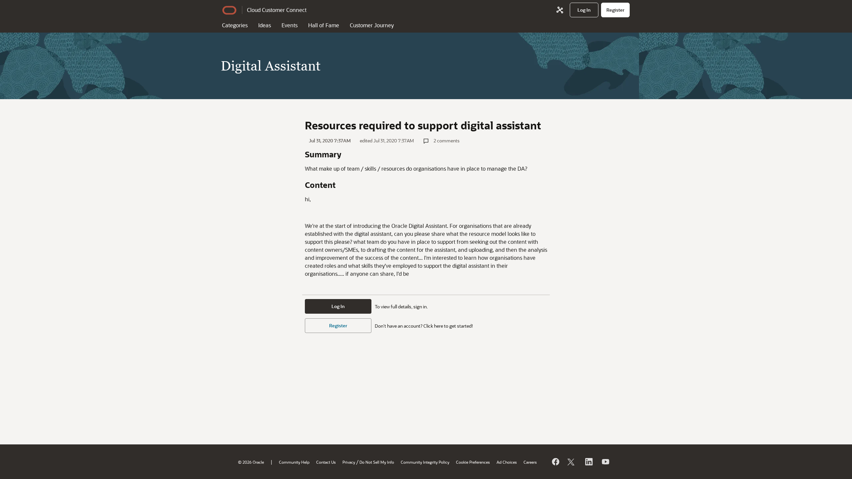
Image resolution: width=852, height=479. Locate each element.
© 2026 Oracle (251, 462)
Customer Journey (372, 25)
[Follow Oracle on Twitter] (571, 462)
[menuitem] (584, 10)
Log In (338, 306)
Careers (530, 462)
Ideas (264, 25)
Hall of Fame (323, 25)
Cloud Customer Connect (277, 9)
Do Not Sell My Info (376, 462)
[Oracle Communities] (560, 10)
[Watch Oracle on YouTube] (605, 462)
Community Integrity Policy (425, 462)
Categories (235, 25)
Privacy (348, 462)
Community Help (294, 462)
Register (338, 325)
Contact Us (326, 462)
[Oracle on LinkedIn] (588, 462)
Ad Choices (507, 462)
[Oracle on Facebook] (555, 462)
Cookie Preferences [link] (473, 462)
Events (290, 25)
